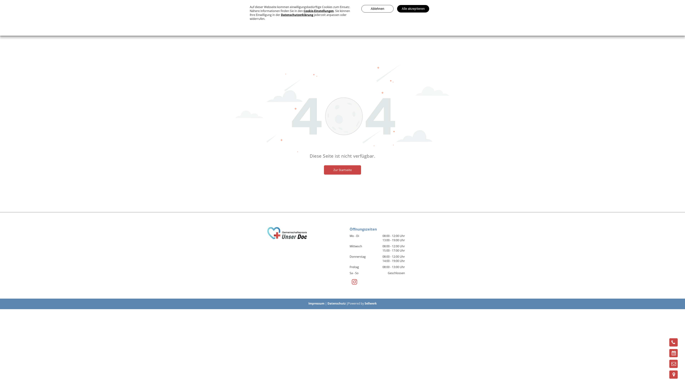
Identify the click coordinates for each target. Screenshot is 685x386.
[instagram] (354, 282)
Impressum (316, 303)
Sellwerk (371, 303)
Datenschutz (337, 303)
